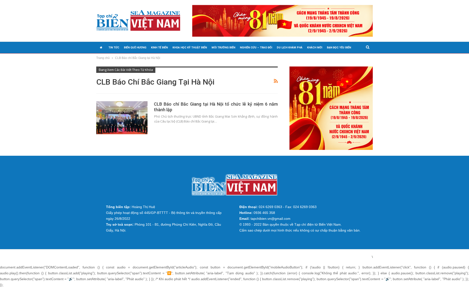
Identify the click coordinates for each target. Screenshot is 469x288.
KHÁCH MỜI (314, 47)
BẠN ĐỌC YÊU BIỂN (339, 47)
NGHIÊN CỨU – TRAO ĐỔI (256, 47)
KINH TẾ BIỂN (159, 47)
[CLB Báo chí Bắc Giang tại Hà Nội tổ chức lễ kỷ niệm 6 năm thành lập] (122, 117)
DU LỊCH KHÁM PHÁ (289, 47)
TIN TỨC (113, 47)
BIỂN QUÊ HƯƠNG (135, 47)
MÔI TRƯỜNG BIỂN (223, 47)
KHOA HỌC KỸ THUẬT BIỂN (189, 47)
